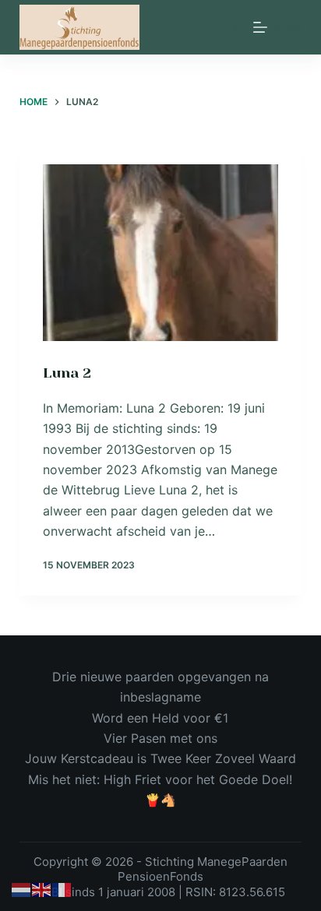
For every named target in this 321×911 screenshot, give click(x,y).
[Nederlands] (22, 889)
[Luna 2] (161, 252)
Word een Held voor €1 (160, 718)
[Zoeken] (232, 27)
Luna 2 (67, 373)
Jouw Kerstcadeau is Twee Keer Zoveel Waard (160, 758)
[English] (42, 889)
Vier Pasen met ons (160, 738)
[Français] (62, 889)
